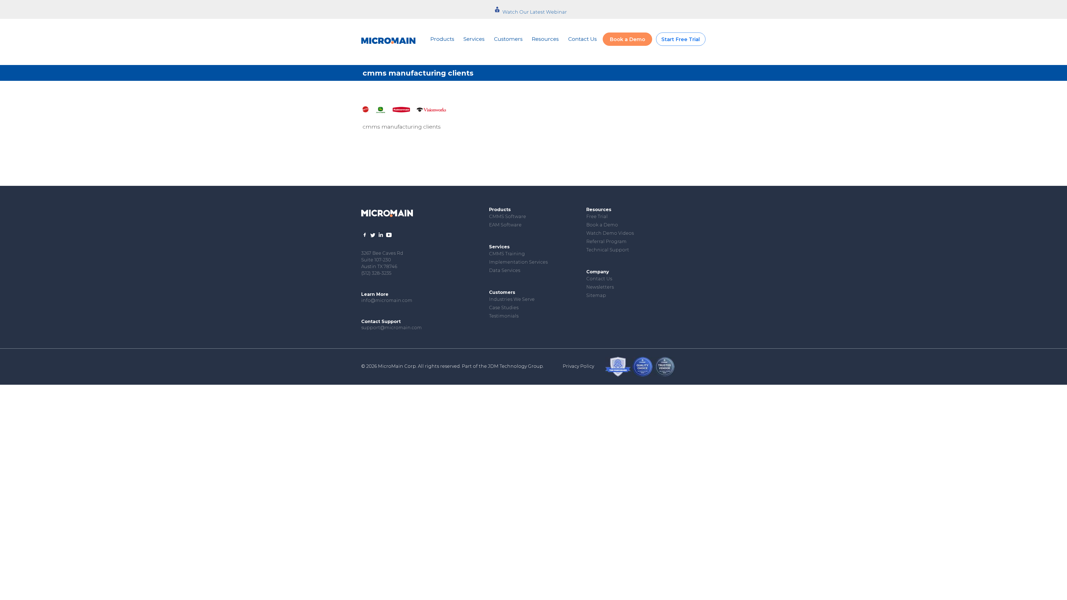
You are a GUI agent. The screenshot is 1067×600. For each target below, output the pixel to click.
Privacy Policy (578, 366)
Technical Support (607, 249)
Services (474, 39)
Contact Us (582, 39)
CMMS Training (507, 253)
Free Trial (597, 216)
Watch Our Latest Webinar (534, 12)
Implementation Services (518, 262)
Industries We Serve (512, 299)
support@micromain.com (391, 327)
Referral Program (606, 241)
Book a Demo (627, 39)
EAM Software (505, 225)
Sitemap (596, 295)
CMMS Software (507, 216)
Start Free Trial (680, 39)
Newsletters (600, 287)
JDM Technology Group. (516, 366)
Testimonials (503, 316)
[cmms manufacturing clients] (404, 109)
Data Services (504, 270)
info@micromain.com (386, 300)
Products (442, 39)
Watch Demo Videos (610, 233)
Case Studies (503, 307)
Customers (508, 39)
